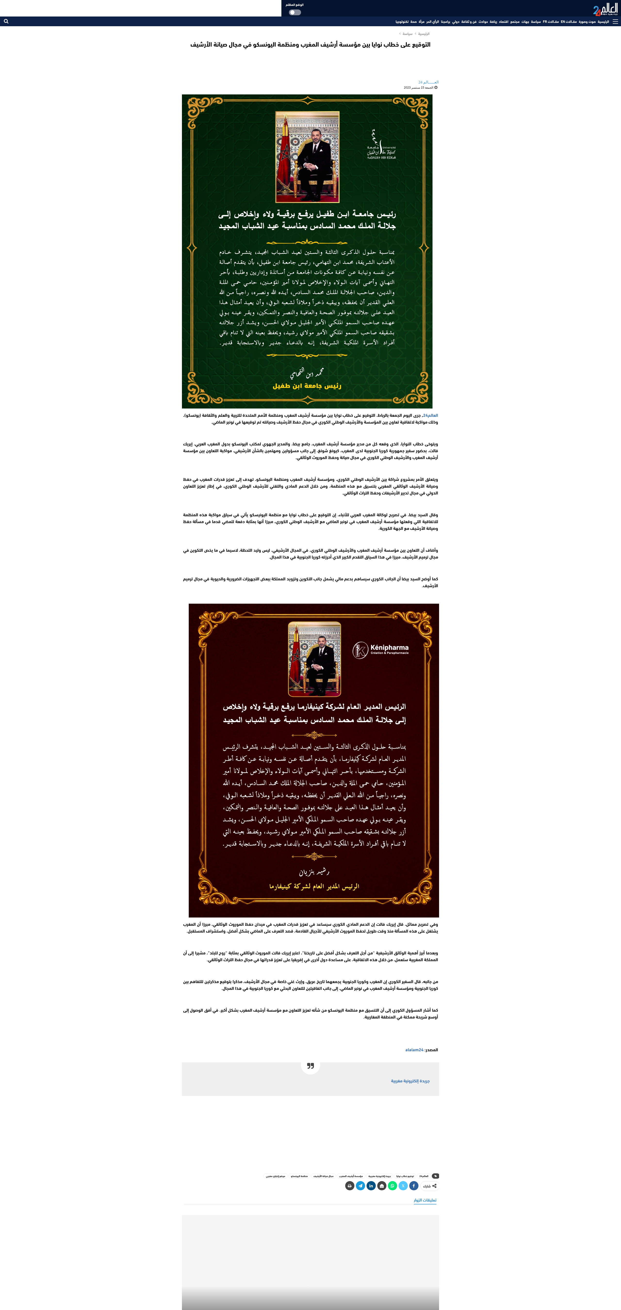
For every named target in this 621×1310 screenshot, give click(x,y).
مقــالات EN (569, 21)
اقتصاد (503, 21)
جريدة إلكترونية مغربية (410, 1080)
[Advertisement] (310, 1133)
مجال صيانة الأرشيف (323, 1176)
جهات (525, 21)
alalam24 (414, 1049)
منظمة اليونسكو (299, 1176)
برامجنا (445, 21)
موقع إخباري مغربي (275, 1176)
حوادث (483, 21)
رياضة (493, 21)
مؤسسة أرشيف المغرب (351, 1176)
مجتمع (515, 21)
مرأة (422, 21)
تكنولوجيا (402, 21)
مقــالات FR (551, 21)
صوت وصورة (587, 21)
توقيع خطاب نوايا (405, 1176)
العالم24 (423, 1176)
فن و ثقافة (469, 21)
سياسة (536, 21)
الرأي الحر (432, 21)
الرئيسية (603, 21)
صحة (413, 21)
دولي (455, 21)
